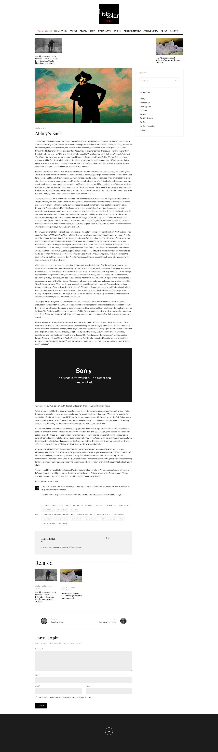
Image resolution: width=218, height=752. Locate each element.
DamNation (78, 268)
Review (37, 588)
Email (37, 686)
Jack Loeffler (119, 514)
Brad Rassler (48, 538)
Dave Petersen (48, 510)
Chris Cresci (66, 305)
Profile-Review (151, 31)
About (164, 31)
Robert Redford (61, 519)
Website (88, 686)
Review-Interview (132, 31)
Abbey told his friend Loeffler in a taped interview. (82, 444)
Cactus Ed (100, 505)
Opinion (117, 31)
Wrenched (63, 523)
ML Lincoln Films (95, 406)
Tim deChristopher (108, 519)
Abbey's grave (65, 505)
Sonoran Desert (91, 519)
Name (37, 675)
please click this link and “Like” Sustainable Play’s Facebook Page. (95, 494)
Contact (174, 31)
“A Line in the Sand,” (117, 301)
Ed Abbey (74, 510)
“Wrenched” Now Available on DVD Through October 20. (59, 406)
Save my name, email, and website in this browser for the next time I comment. (65, 697)
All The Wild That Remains (83, 505)
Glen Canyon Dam (104, 514)
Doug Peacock (62, 510)
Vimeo (107, 406)
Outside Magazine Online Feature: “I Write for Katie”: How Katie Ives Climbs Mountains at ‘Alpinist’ (46, 59)
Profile (73, 31)
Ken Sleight (48, 519)
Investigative (104, 31)
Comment (39, 649)
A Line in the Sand (50, 505)
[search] (176, 81)
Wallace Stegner (49, 523)
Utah (121, 519)
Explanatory (60, 31)
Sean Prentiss (76, 519)
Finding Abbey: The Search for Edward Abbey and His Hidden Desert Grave (68, 514)
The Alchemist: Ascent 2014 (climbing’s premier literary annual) (168, 60)
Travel (83, 31)
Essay (92, 31)
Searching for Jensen (107, 620)
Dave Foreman (125, 505)
